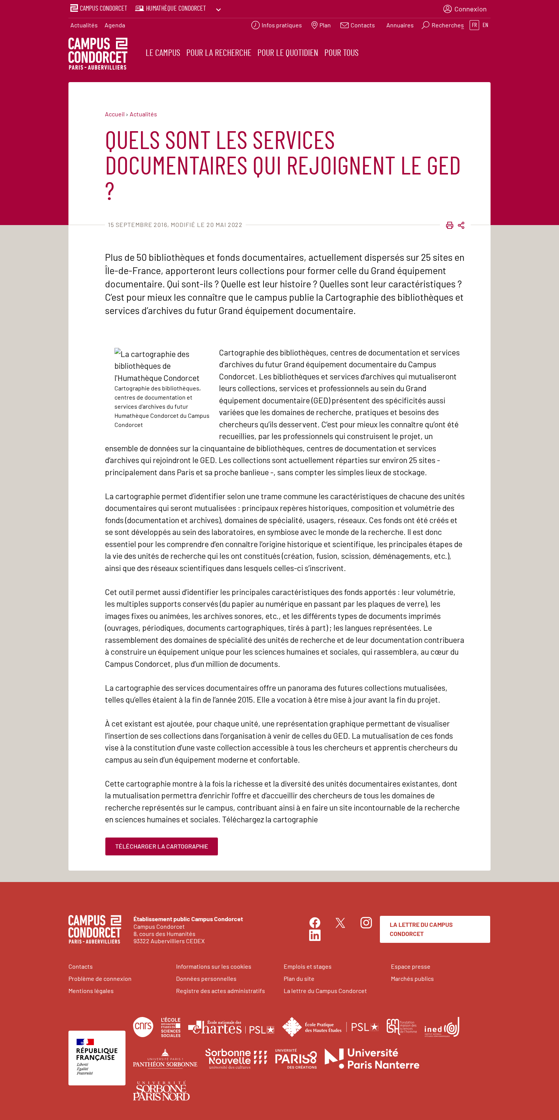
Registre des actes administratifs (220, 990)
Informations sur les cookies (213, 966)
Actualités (84, 25)
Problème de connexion (100, 978)
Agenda (115, 25)
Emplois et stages (308, 966)
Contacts (80, 966)
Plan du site (299, 978)
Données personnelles (206, 978)
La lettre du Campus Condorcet (421, 929)
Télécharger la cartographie (161, 846)
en (485, 25)
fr (474, 25)
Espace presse (410, 966)
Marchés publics (412, 978)
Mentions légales (91, 990)
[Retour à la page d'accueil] (97, 55)
